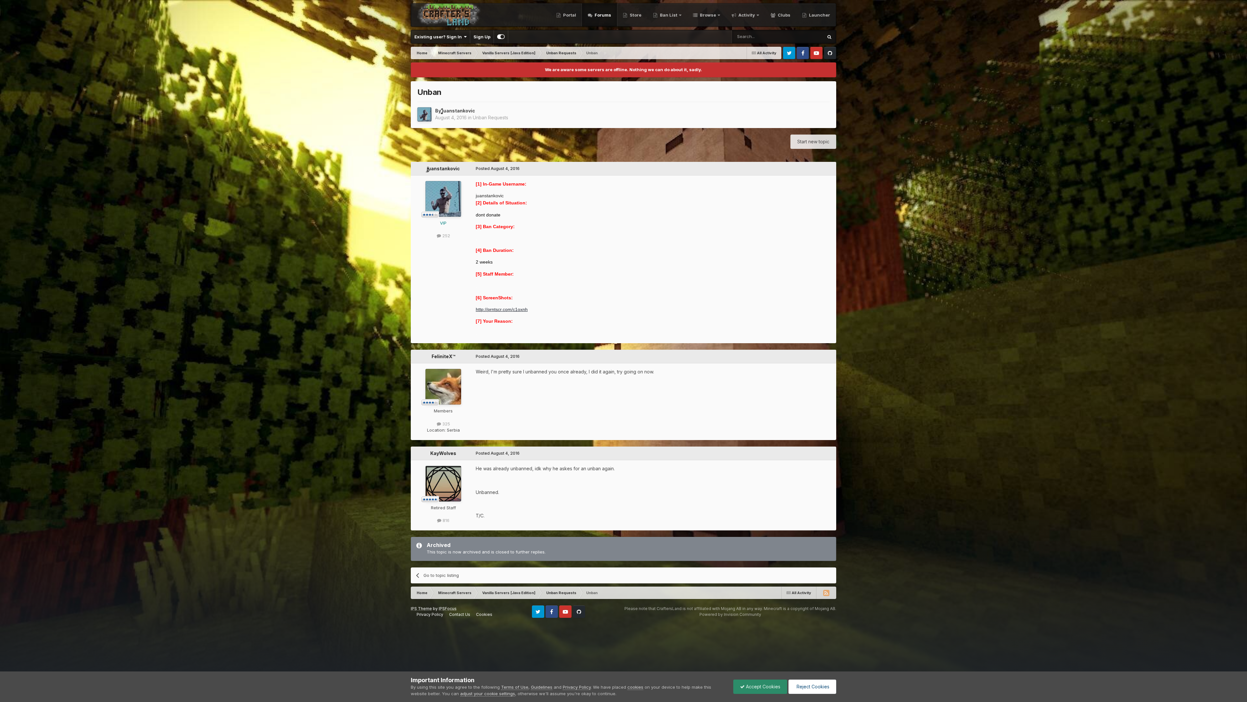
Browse (707, 15)
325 (445, 423)
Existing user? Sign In (439, 36)
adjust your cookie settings (487, 693)
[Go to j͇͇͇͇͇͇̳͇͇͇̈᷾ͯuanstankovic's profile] (424, 114)
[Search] (829, 36)
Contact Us (459, 614)
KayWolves (443, 453)
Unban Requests (490, 117)
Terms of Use (514, 687)
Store (635, 15)
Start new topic (813, 141)
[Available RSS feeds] (826, 593)
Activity (746, 15)
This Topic (804, 36)
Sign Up (481, 36)
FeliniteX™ (443, 356)
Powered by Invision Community (730, 614)
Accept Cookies (762, 686)
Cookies (484, 614)
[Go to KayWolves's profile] (443, 483)
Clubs (783, 15)
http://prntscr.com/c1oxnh (502, 309)
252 (445, 235)
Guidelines (541, 687)
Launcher (819, 15)
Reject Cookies (812, 686)
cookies (635, 687)
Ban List (668, 15)
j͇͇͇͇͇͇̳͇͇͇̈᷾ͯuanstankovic (458, 110)
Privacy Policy (430, 614)
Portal (569, 15)
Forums (602, 15)
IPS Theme (421, 608)
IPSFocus (448, 608)
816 (445, 520)
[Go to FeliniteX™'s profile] (443, 387)
